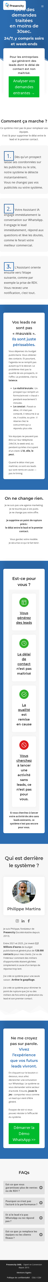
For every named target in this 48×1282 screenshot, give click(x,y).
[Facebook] (29, 921)
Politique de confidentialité (18, 1277)
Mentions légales (24, 1272)
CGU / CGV (36, 1277)
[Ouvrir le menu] (42, 5)
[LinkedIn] (24, 921)
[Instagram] (18, 921)
